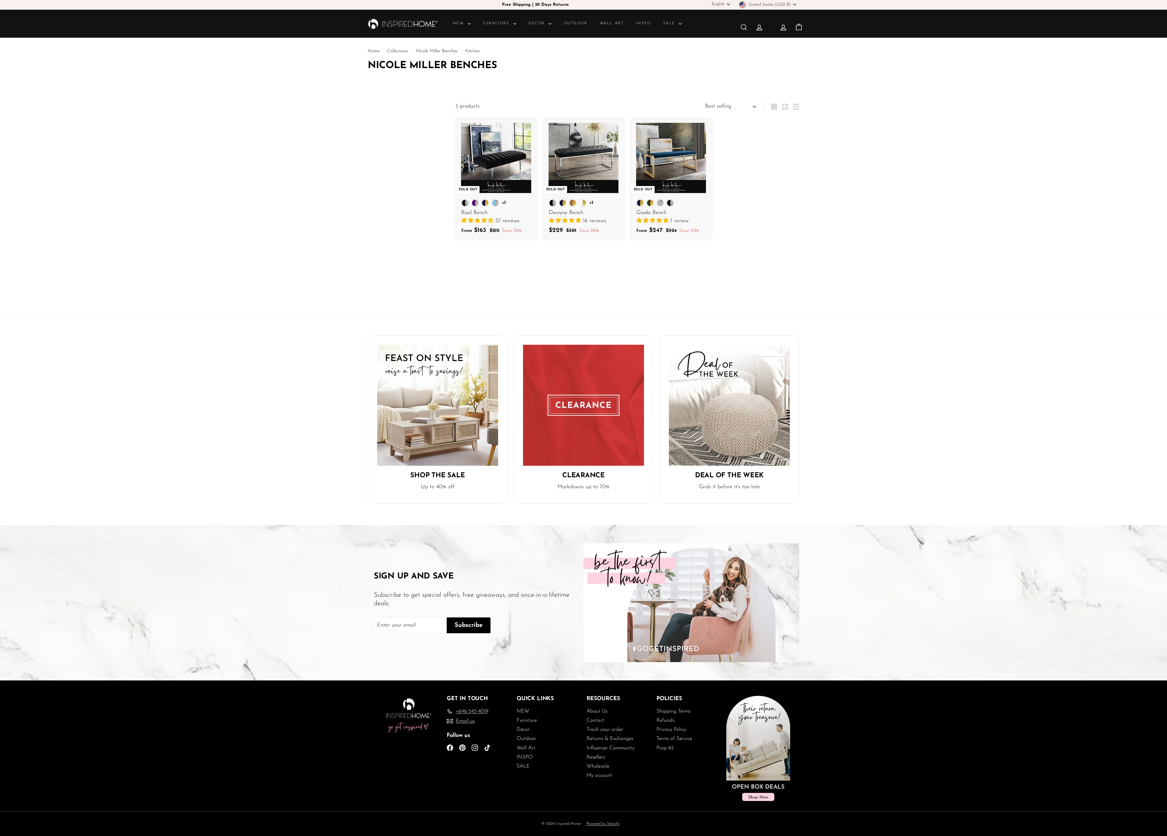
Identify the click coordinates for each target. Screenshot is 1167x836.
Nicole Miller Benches (437, 51)
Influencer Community (611, 748)
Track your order (605, 729)
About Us (597, 711)
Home (374, 51)
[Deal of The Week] (729, 405)
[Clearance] (583, 405)
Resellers (596, 757)
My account (599, 775)
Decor (537, 23)
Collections (398, 51)
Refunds (665, 720)
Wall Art (612, 23)
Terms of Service (674, 738)
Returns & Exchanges (610, 738)
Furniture (497, 23)
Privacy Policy (671, 729)
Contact (595, 720)
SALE (670, 23)
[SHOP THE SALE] (437, 405)
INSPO (643, 23)
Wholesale (598, 766)
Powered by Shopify (603, 824)
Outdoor (576, 23)
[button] (478, 221)
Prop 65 (665, 748)
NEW (459, 23)
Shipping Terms (673, 711)
